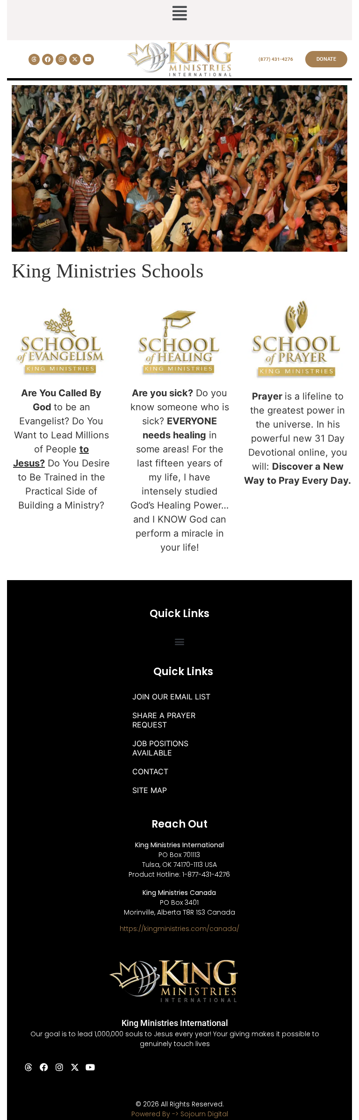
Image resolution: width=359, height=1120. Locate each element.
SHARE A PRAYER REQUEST (163, 720)
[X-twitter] (74, 59)
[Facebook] (47, 59)
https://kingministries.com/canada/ (179, 928)
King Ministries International (175, 1023)
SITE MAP (149, 790)
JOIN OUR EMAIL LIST (171, 696)
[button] (179, 14)
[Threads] (34, 59)
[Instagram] (61, 59)
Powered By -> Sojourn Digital (179, 1114)
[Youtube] (88, 59)
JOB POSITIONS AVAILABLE (160, 748)
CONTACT (150, 771)
